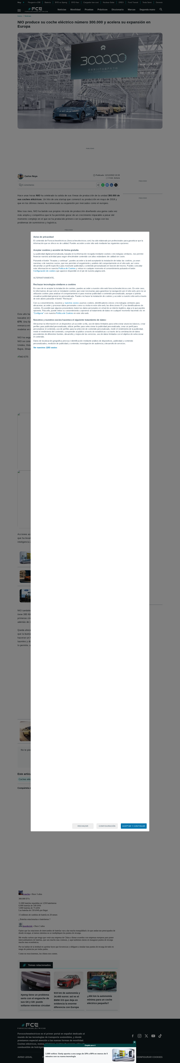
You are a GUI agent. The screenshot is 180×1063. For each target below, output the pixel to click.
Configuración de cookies (44, 271)
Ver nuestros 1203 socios (45, 347)
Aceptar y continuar (133, 826)
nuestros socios (72, 303)
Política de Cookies (67, 268)
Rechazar (83, 826)
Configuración (107, 826)
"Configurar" (38, 313)
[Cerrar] (134, 1042)
